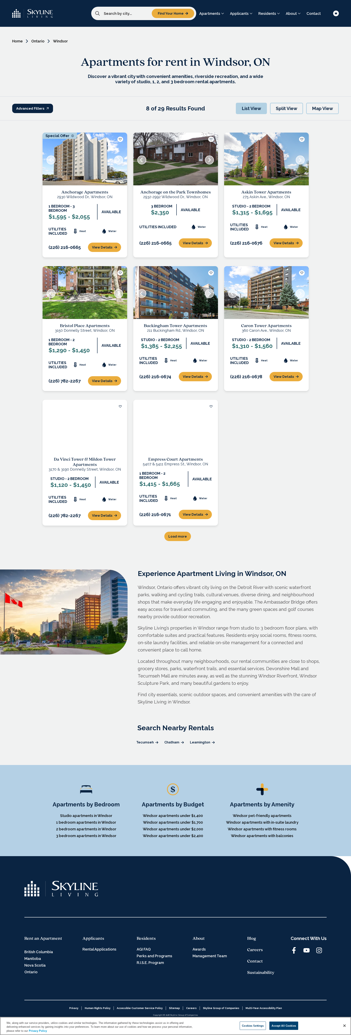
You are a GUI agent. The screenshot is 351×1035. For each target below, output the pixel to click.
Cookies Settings (253, 1025)
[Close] (344, 1025)
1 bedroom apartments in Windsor (86, 822)
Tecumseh (145, 742)
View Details (102, 247)
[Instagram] (319, 950)
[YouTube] (306, 950)
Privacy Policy (38, 1030)
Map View (322, 108)
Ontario (37, 41)
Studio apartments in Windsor (86, 816)
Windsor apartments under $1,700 (173, 822)
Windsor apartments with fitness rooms (262, 829)
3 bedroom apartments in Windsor (86, 836)
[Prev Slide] (51, 160)
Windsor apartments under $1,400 (173, 816)
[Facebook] (294, 950)
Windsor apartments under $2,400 (173, 836)
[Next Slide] (118, 160)
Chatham (171, 742)
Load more (177, 536)
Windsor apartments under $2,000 (173, 829)
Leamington (200, 742)
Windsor (60, 41)
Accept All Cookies (284, 1025)
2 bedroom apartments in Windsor (86, 829)
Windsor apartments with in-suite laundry (262, 822)
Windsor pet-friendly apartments (262, 816)
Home (17, 41)
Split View (286, 108)
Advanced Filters (30, 108)
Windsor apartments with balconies (262, 836)
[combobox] (143, 13)
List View (251, 108)
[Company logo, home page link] (32, 13)
